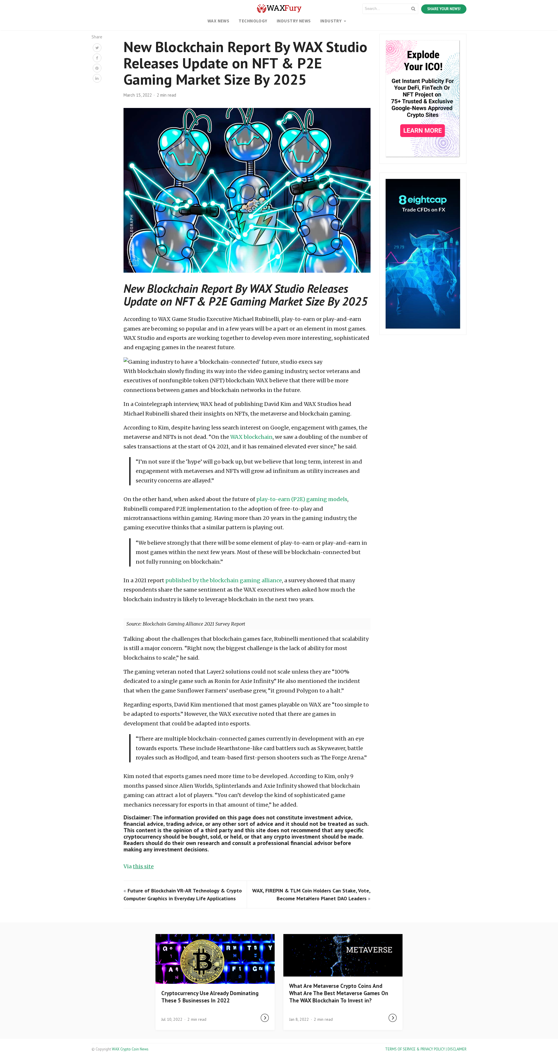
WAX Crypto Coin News (130, 1049)
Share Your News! (443, 8)
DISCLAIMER (457, 1049)
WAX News (219, 21)
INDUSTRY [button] (331, 21)
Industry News (294, 21)
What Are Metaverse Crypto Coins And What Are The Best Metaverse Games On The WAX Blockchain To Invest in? (338, 993)
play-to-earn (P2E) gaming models (301, 499)
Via (139, 866)
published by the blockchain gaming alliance (223, 580)
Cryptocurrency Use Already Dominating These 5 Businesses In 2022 (210, 997)
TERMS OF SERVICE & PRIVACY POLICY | (416, 1049)
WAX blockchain (251, 437)
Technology (253, 21)
